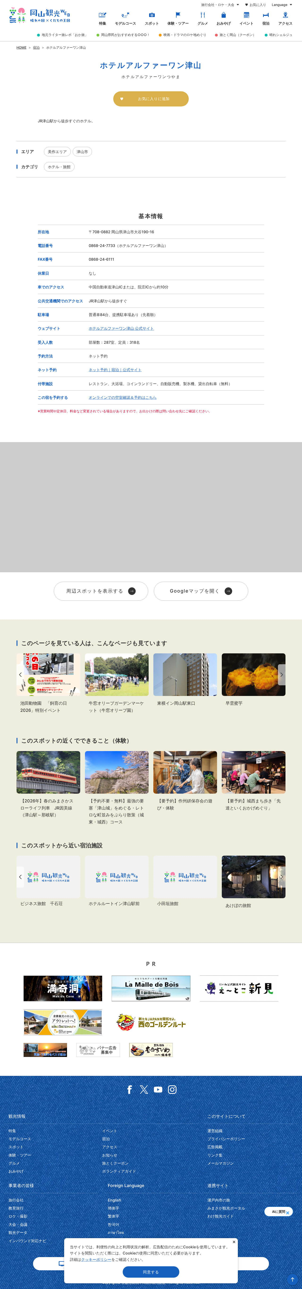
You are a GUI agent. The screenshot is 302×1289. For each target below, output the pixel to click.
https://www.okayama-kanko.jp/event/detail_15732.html (117, 683)
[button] (287, 1211)
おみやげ (224, 23)
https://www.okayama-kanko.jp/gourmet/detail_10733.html (253, 680)
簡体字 (113, 1208)
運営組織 (214, 1130)
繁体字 (113, 1216)
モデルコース (125, 23)
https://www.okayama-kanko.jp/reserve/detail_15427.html (117, 881)
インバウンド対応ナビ (27, 1240)
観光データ (17, 1232)
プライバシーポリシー (226, 1138)
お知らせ (109, 1155)
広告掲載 (214, 1146)
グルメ (202, 23)
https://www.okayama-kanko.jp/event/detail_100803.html (253, 781)
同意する (151, 1272)
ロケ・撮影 (17, 1216)
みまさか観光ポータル (226, 1208)
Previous (19, 674)
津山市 (82, 151)
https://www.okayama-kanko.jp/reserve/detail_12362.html (48, 881)
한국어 (113, 1224)
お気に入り (258, 5)
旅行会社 (16, 1200)
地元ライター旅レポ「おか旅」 (65, 35)
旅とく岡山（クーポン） (238, 35)
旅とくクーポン (115, 1163)
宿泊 (265, 23)
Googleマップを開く (195, 591)
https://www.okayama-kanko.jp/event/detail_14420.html (48, 784)
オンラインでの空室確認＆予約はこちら (123, 397)
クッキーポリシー (96, 1259)
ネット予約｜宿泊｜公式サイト (115, 369)
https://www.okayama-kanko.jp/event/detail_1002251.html (117, 788)
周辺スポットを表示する (94, 591)
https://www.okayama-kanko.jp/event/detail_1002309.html (185, 781)
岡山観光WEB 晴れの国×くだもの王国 (39, 15)
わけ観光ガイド (220, 1216)
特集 (102, 23)
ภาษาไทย (116, 1232)
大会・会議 (17, 1224)
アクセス (285, 23)
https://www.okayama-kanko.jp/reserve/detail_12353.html (185, 881)
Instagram (172, 1089)
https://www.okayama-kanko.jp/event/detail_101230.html (48, 683)
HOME (21, 47)
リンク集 (214, 1155)
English (114, 1200)
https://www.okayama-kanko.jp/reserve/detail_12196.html (185, 680)
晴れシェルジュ (281, 35)
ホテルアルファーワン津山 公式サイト (121, 328)
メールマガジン (220, 1163)
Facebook (130, 1089)
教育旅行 (16, 1208)
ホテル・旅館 (59, 166)
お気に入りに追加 (154, 98)
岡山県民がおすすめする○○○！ (125, 35)
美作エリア (57, 151)
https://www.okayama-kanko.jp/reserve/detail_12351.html (253, 882)
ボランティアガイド (119, 1171)
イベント (246, 23)
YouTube (158, 1089)
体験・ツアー (178, 23)
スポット (152, 23)
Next (282, 674)
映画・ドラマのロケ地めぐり (185, 35)
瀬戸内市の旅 (218, 1200)
